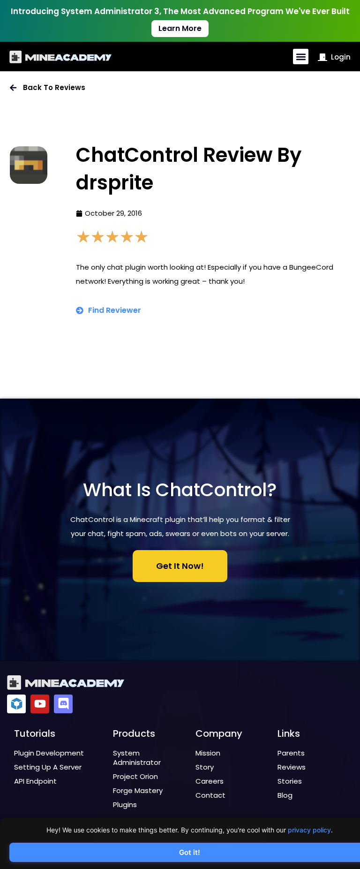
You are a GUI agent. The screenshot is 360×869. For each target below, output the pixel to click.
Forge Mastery (138, 790)
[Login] (322, 57)
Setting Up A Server (48, 767)
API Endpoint (35, 781)
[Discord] (63, 704)
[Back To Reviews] (13, 87)
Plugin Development (49, 753)
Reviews (292, 767)
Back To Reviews (54, 87)
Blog (285, 795)
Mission (207, 753)
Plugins (125, 804)
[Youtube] (39, 704)
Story (204, 767)
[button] (300, 56)
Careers (209, 781)
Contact (210, 795)
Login (341, 57)
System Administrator (137, 757)
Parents (291, 753)
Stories (290, 781)
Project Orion (135, 776)
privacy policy (309, 830)
